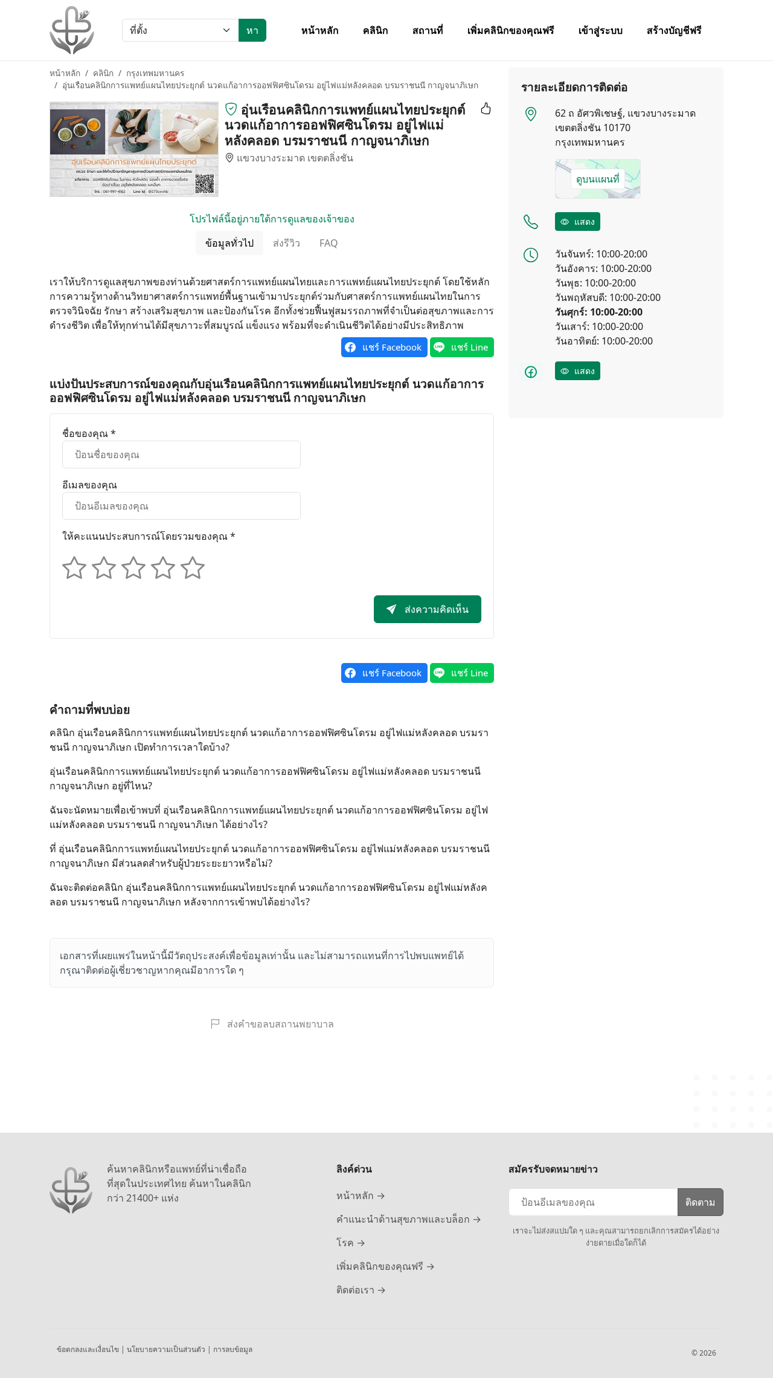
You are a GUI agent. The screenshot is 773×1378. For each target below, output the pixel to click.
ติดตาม (700, 1202)
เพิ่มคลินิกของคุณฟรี (510, 30)
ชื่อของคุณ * (89, 433)
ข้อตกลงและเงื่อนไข (89, 1349)
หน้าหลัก (320, 30)
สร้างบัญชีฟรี (674, 30)
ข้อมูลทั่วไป (229, 243)
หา (252, 30)
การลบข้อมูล (232, 1349)
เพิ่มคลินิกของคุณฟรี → (385, 1266)
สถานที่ (427, 30)
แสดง (583, 221)
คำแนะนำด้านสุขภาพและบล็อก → (408, 1219)
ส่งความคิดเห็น (435, 609)
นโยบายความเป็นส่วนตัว (167, 1349)
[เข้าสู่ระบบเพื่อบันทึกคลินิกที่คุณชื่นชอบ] (483, 109)
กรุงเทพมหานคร (155, 73)
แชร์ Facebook (392, 347)
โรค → (350, 1242)
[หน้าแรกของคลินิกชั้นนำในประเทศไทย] (72, 30)
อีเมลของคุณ (89, 484)
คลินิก (375, 30)
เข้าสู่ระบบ (601, 30)
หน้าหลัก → (360, 1195)
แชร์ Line (469, 347)
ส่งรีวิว (286, 243)
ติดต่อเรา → (361, 1289)
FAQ (328, 243)
